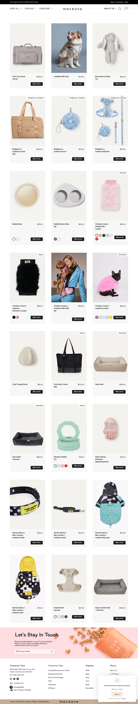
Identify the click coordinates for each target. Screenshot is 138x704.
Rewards (120, 2)
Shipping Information (55, 674)
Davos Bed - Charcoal (16, 458)
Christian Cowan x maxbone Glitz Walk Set (61, 308)
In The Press (114, 674)
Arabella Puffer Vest (61, 76)
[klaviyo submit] (51, 651)
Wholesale (52, 684)
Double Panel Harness (59, 609)
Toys (87, 681)
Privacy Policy (31, 702)
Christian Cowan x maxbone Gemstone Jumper (19, 308)
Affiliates (51, 688)
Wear (88, 677)
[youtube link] (14, 679)
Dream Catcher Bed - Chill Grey (102, 609)
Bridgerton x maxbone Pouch (60, 150)
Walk (87, 670)
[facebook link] (17, 679)
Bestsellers (90, 688)
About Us (113, 670)
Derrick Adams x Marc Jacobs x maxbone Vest (18, 610)
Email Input (19, 650)
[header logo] (72, 9)
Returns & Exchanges (55, 677)
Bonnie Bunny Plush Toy (102, 78)
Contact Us (18, 683)
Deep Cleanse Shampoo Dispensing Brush (102, 459)
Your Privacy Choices (22, 690)
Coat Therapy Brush (20, 384)
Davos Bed (99, 384)
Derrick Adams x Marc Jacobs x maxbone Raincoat (102, 535)
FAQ (50, 681)
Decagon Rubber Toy (60, 458)
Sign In (113, 2)
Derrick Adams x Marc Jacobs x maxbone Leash (60, 535)
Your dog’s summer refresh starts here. (24, 2)
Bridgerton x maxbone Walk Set (102, 150)
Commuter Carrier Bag (61, 386)
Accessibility (43, 702)
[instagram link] (11, 679)
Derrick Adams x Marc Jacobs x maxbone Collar (18, 535)
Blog (126, 2)
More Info (37, 84)
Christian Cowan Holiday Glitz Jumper (101, 226)
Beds (87, 684)
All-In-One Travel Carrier (18, 78)
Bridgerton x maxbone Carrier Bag (18, 151)
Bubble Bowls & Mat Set (61, 225)
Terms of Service (17, 702)
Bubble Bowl (17, 224)
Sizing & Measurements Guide (59, 670)
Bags (87, 674)
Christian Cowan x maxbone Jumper (102, 307)
